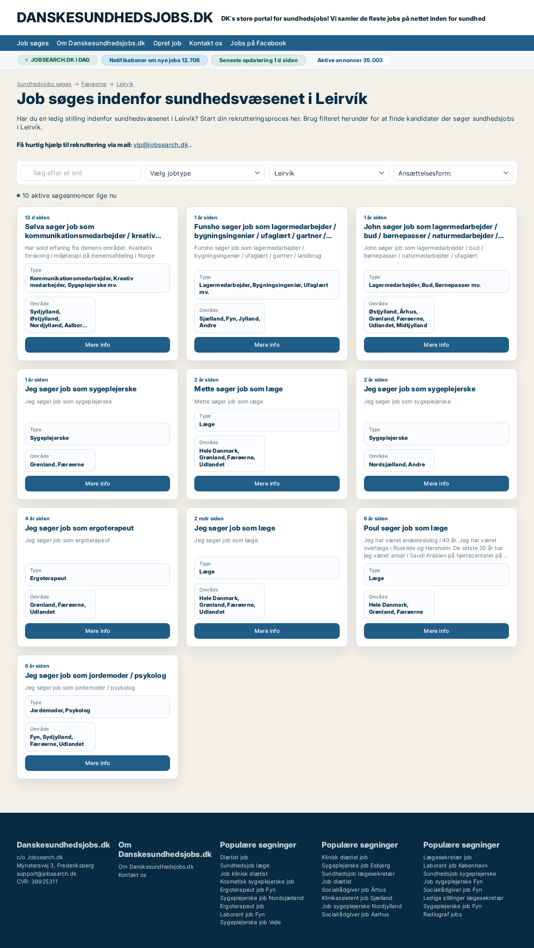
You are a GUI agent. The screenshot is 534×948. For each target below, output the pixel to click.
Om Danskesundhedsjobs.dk (101, 43)
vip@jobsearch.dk (160, 145)
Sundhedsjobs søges (44, 84)
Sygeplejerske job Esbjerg (356, 865)
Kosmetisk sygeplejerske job (257, 881)
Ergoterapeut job (242, 906)
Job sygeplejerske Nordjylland (362, 906)
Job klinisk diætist (244, 873)
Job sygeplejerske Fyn (453, 881)
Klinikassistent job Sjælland (357, 897)
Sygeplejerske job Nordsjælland (262, 897)
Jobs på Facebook (258, 43)
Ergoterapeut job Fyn (248, 889)
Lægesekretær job (447, 857)
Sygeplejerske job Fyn (452, 906)
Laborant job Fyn (242, 914)
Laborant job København (455, 865)
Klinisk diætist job (345, 857)
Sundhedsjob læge (244, 865)
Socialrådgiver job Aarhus (355, 914)
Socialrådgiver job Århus (354, 889)
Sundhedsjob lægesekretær (358, 873)
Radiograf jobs (442, 914)
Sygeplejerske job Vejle (250, 922)
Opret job (167, 43)
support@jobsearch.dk (47, 873)
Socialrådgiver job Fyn (452, 889)
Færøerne (94, 84)
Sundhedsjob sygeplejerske (459, 873)
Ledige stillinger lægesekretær (463, 897)
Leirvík (125, 84)
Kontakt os (205, 43)
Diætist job (234, 857)
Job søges (33, 43)
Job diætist (336, 881)
